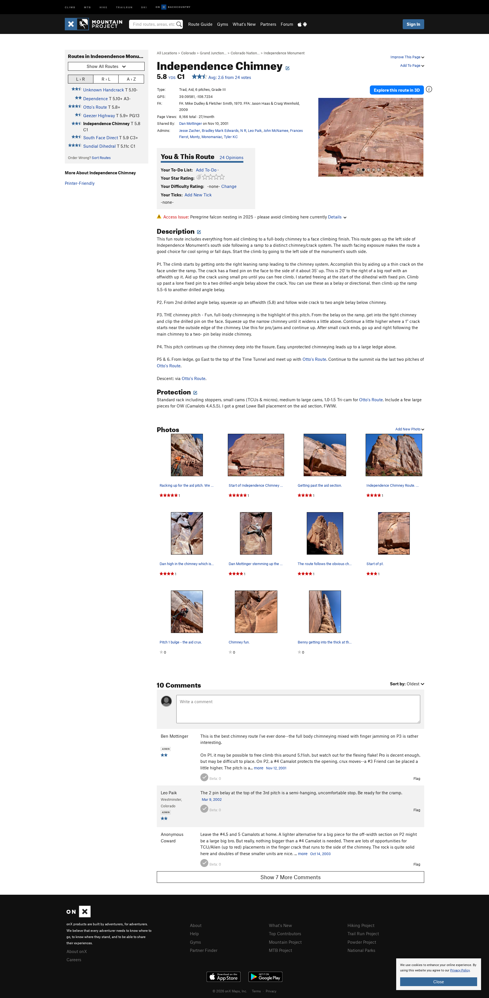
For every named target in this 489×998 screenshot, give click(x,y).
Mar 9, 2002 (212, 799)
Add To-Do (206, 169)
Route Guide (200, 24)
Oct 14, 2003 (320, 853)
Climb (70, 7)
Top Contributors (285, 933)
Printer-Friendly (80, 183)
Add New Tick (198, 194)
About (195, 925)
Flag (416, 778)
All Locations (167, 53)
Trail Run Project (363, 933)
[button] (323, 137)
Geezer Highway (99, 115)
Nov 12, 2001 (276, 768)
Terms (256, 991)
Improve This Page (406, 57)
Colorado (188, 53)
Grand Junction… (213, 53)
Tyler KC (231, 136)
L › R (80, 78)
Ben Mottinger (174, 736)
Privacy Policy (460, 970)
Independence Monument (284, 53)
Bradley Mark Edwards (220, 130)
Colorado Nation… (245, 53)
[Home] (96, 24)
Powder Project (362, 942)
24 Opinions (231, 157)
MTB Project (280, 950)
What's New (244, 24)
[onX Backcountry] (173, 7)
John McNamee (275, 130)
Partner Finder (203, 950)
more (258, 767)
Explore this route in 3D (397, 90)
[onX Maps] (79, 915)
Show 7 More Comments (290, 877)
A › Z (131, 78)
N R (243, 130)
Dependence (95, 98)
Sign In (413, 24)
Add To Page (410, 65)
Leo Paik (255, 130)
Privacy (271, 991)
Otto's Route (95, 107)
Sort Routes (101, 157)
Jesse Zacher (189, 130)
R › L (106, 78)
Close (438, 981)
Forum (287, 24)
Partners (268, 24)
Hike (104, 7)
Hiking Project (361, 925)
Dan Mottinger (190, 123)
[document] (438, 974)
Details (335, 216)
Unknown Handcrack (103, 89)
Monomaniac (211, 136)
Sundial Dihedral (99, 146)
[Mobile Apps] (302, 24)
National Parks (361, 950)
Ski (144, 7)
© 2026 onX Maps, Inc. (230, 991)
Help (194, 933)
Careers (74, 959)
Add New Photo (408, 429)
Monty (195, 136)
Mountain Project (285, 942)
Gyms (222, 24)
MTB (87, 7)
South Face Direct (100, 137)
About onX (77, 951)
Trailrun (124, 7)
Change (229, 186)
